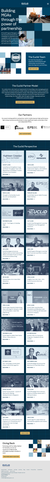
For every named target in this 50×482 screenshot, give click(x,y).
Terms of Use (12, 471)
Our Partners (10, 469)
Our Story (20, 469)
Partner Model (4, 469)
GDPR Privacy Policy (5, 471)
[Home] (25, 465)
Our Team (15, 469)
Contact (28, 469)
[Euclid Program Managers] (25, 3)
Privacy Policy (33, 469)
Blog (24, 469)
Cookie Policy (39, 469)
